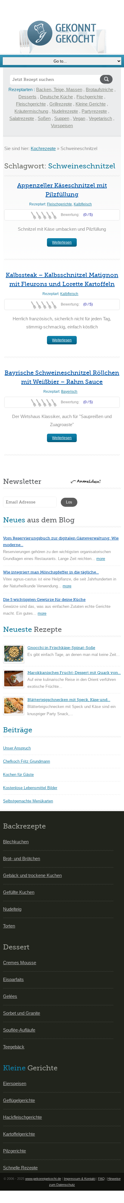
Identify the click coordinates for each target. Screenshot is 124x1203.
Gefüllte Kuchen (18, 892)
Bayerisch (69, 391)
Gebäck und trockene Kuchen (32, 875)
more (100, 558)
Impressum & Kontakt (79, 1178)
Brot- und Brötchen (21, 858)
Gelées (10, 996)
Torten (9, 925)
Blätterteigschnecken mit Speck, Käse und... (68, 699)
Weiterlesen (62, 242)
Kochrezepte (43, 148)
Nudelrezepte (65, 111)
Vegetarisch (100, 118)
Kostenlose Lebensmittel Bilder (30, 788)
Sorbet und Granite (21, 1013)
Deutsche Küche (56, 96)
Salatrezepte (21, 118)
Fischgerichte (89, 96)
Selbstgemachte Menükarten (28, 801)
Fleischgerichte (31, 103)
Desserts (27, 96)
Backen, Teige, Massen (59, 89)
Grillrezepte (60, 103)
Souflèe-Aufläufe (19, 1029)
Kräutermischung (31, 111)
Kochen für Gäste (18, 774)
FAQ (101, 1178)
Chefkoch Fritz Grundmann (26, 761)
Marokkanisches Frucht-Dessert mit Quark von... (74, 672)
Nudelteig (12, 909)
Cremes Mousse (19, 962)
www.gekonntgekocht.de (43, 1178)
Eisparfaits (13, 979)
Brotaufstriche (99, 89)
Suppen (61, 118)
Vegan (79, 118)
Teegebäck (13, 1046)
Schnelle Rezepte (20, 1167)
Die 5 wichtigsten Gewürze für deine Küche (44, 599)
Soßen (44, 118)
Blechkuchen (16, 841)
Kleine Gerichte (91, 103)
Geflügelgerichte (19, 1100)
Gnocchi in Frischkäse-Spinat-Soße (61, 647)
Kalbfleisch (83, 204)
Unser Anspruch (17, 748)
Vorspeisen (62, 125)
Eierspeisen (14, 1083)
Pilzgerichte (14, 1150)
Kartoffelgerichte (19, 1134)
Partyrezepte (94, 111)
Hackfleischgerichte (22, 1117)
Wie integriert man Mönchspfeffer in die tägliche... (51, 572)
